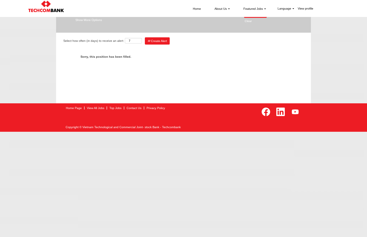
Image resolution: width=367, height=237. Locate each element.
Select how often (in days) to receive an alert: (93, 40)
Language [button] (285, 8)
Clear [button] (248, 21)
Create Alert (158, 41)
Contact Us (134, 108)
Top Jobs (115, 108)
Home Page (74, 108)
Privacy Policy (156, 108)
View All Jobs (95, 108)
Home (197, 8)
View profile (305, 8)
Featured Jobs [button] (253, 8)
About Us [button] (221, 8)
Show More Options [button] (88, 20)
